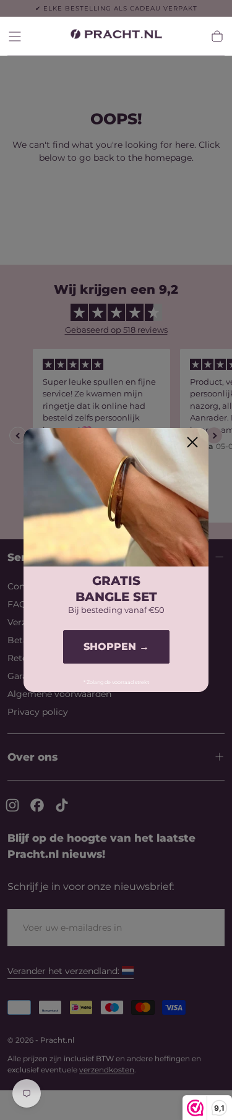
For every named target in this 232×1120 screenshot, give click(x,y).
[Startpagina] (116, 36)
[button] (14, 36)
